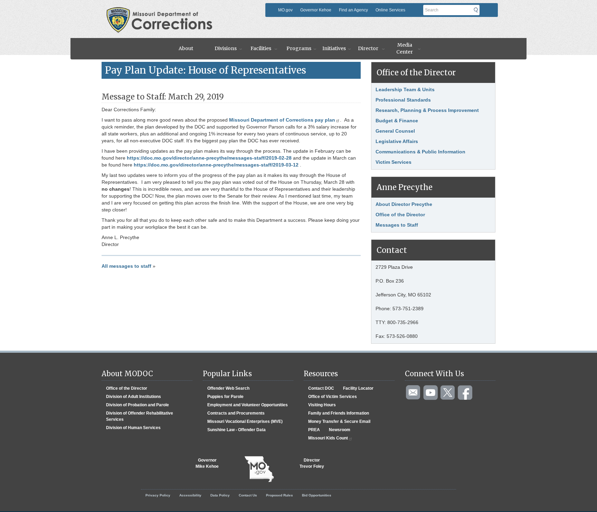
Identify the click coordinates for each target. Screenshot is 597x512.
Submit (478, 10)
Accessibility (190, 495)
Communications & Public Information (420, 151)
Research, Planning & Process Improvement (427, 110)
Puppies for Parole (225, 396)
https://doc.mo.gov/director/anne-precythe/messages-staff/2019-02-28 (209, 158)
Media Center (404, 48)
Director (368, 48)
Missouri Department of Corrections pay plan (282, 120)
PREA (314, 429)
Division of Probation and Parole (137, 404)
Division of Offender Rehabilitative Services (139, 416)
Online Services (390, 10)
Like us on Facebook (465, 392)
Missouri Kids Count (328, 438)
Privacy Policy (157, 495)
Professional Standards (403, 100)
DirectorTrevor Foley (312, 463)
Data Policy (220, 495)
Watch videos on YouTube (430, 392)
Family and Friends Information (338, 413)
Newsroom (339, 429)
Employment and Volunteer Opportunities (247, 404)
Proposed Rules (279, 495)
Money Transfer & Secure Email (339, 421)
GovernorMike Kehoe (207, 463)
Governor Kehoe (315, 10)
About (186, 48)
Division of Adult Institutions (133, 396)
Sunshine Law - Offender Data (236, 429)
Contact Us (248, 495)
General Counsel (395, 131)
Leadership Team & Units (405, 89)
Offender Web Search (228, 388)
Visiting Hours (322, 404)
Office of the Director (400, 214)
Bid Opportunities (316, 495)
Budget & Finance (397, 120)
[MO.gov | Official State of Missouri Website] (259, 469)
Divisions (226, 48)
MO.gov (285, 10)
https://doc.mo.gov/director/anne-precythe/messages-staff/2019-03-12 (216, 165)
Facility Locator (358, 388)
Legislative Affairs (397, 141)
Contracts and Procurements (236, 413)
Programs (298, 48)
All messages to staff (126, 266)
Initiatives (334, 48)
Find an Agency (353, 10)
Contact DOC (321, 388)
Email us (413, 392)
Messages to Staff (397, 225)
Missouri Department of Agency (182, 9)
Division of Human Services (133, 427)
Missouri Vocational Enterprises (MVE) (245, 421)
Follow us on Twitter (448, 392)
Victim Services (393, 162)
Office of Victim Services (332, 396)
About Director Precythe (404, 204)
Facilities (260, 48)
